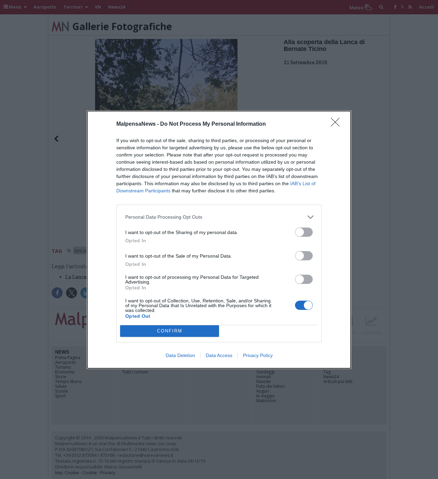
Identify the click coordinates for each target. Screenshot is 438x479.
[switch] (304, 232)
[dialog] (219, 239)
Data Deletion (180, 355)
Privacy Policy (258, 355)
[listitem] (219, 217)
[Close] (337, 124)
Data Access (219, 355)
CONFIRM (169, 330)
